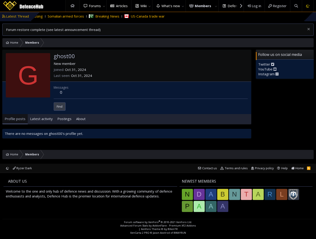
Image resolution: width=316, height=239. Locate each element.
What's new (170, 5)
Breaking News (102, 16)
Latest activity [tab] (41, 118)
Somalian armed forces (60, 16)
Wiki (143, 5)
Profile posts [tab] (15, 118)
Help (284, 168)
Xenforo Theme (159, 229)
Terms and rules (236, 168)
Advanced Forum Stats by (158, 225)
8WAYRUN (180, 232)
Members (203, 5)
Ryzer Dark (24, 168)
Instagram (267, 74)
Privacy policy (264, 168)
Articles (122, 5)
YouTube (265, 69)
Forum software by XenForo (158, 222)
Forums (95, 5)
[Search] (296, 6)
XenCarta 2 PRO (139, 232)
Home (73, 6)
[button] (103, 6)
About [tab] (81, 118)
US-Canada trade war (142, 16)
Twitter (264, 64)
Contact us (209, 168)
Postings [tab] (64, 118)
